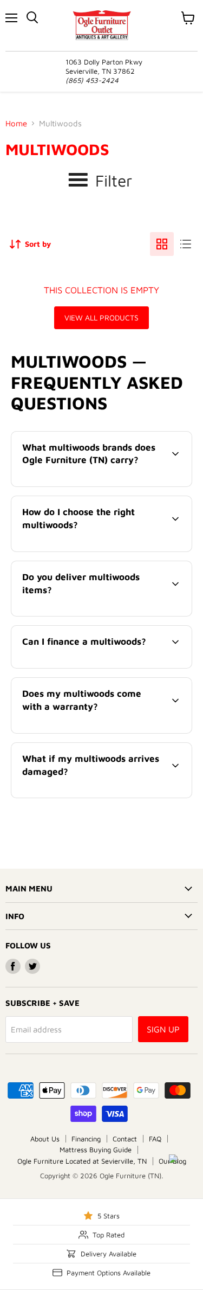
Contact (125, 1138)
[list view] (186, 244)
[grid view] (162, 244)
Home (16, 123)
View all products (101, 317)
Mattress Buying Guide (96, 1149)
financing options (99, 666)
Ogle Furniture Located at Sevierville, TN (82, 1161)
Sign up (163, 1029)
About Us (45, 1138)
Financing (86, 1138)
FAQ (155, 1138)
